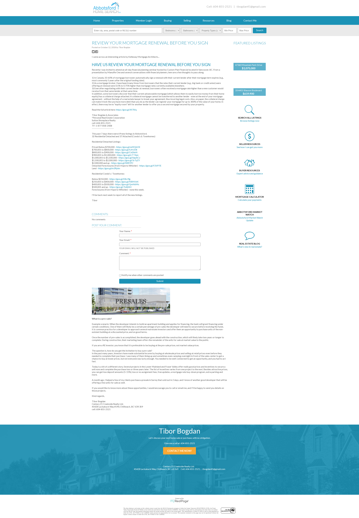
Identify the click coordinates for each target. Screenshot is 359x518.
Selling (187, 20)
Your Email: (124, 240)
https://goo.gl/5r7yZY (129, 160)
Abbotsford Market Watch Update (250, 219)
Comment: (124, 253)
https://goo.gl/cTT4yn (127, 155)
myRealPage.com (179, 501)
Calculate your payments (250, 199)
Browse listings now (249, 120)
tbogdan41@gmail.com (251, 6)
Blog (228, 20)
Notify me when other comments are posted (142, 275)
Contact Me (250, 20)
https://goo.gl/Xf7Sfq (126, 109)
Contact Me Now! (179, 450)
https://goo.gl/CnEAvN (126, 152)
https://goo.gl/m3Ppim (109, 168)
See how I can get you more (250, 147)
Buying (168, 20)
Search (259, 30)
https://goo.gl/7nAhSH (121, 187)
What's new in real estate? (249, 246)
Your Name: (125, 231)
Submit (159, 281)
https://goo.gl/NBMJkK (127, 181)
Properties (118, 20)
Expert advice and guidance (250, 173)
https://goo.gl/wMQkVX (128, 147)
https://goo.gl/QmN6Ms (127, 184)
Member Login (144, 20)
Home (96, 20)
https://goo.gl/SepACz (129, 157)
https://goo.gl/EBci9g (120, 179)
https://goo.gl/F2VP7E (150, 165)
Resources (208, 20)
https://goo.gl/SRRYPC (122, 163)
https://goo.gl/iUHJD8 (126, 149)
